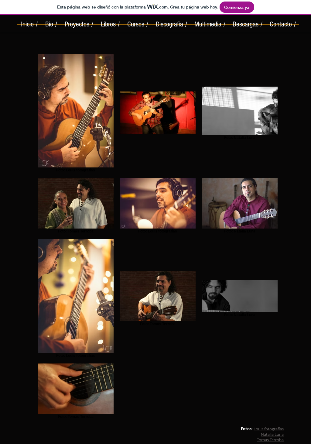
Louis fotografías (269, 429)
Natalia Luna (272, 434)
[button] (78, 26)
